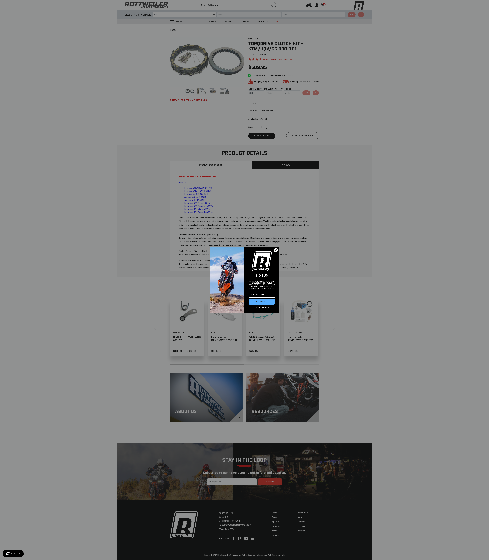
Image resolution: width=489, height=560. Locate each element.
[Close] (276, 250)
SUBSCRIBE (261, 301)
